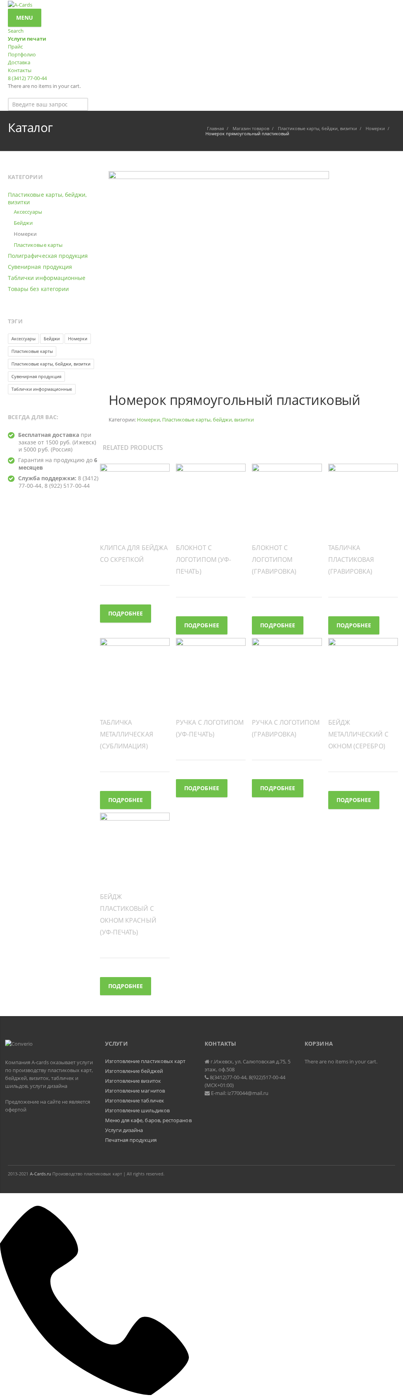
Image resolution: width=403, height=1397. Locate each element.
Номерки (148, 419)
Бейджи (23, 222)
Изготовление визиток (133, 1080)
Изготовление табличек (134, 1100)
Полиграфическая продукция (48, 255)
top (387, 1381)
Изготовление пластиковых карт (145, 1061)
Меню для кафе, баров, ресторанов (148, 1120)
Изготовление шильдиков (137, 1110)
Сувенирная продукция (40, 266)
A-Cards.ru (41, 1174)
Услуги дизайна (124, 1130)
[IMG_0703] (219, 280)
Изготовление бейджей (134, 1070)
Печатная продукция (131, 1139)
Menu (24, 17)
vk (387, 1173)
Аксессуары (28, 211)
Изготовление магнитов (135, 1090)
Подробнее (125, 613)
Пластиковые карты (38, 244)
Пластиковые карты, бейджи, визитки (208, 419)
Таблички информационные (46, 278)
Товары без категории (38, 289)
